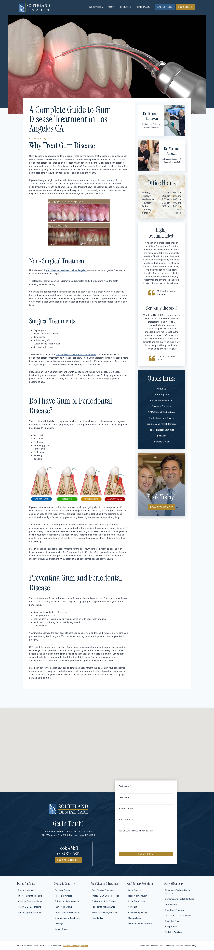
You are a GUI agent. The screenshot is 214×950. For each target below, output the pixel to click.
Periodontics (97, 918)
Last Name (125, 797)
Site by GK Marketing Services (75, 946)
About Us (161, 389)
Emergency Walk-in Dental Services (177, 892)
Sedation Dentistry (173, 932)
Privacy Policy (190, 946)
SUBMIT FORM (145, 854)
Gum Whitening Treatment (67, 918)
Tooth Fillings (171, 904)
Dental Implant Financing (29, 912)
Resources (125, 7)
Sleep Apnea (171, 926)
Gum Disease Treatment (103, 890)
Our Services (95, 7)
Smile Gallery (143, 7)
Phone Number (127, 808)
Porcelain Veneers (63, 896)
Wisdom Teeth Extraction (140, 923)
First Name (125, 786)
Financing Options (162, 441)
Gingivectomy (134, 918)
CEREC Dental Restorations (161, 412)
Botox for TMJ (172, 921)
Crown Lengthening (137, 912)
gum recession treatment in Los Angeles (76, 354)
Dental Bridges (61, 929)
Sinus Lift (132, 907)
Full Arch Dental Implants (30, 896)
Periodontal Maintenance (103, 907)
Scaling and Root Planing (104, 901)
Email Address (126, 819)
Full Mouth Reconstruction (161, 430)
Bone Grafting (134, 890)
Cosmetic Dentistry (161, 406)
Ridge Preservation (137, 901)
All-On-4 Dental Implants (30, 901)
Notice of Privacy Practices (171, 946)
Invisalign (161, 436)
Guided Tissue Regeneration (105, 912)
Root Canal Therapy (174, 910)
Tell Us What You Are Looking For (136, 830)
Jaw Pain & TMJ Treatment (178, 915)
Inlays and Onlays (63, 907)
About (111, 7)
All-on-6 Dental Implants (161, 400)
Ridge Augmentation (137, 896)
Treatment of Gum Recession (105, 896)
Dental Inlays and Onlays (161, 418)
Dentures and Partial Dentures (161, 424)
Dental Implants (161, 394)
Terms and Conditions (149, 946)
